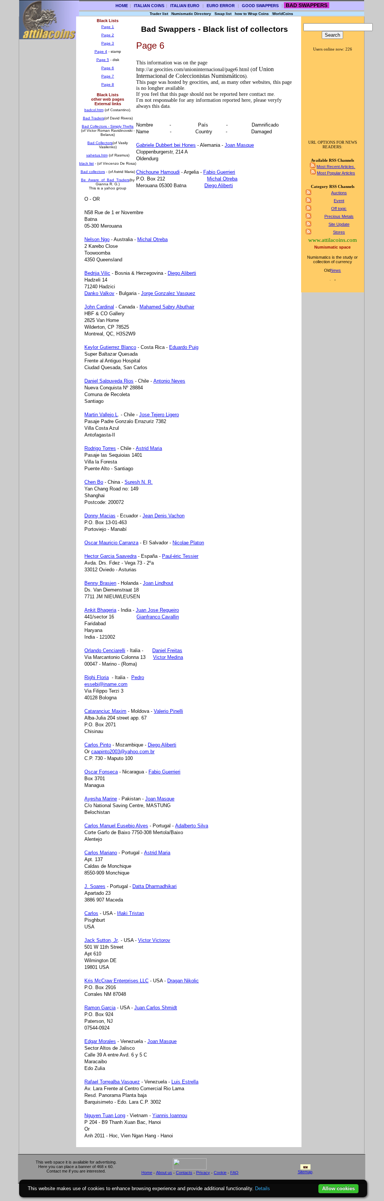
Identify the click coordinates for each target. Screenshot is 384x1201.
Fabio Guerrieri (219, 172)
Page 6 (107, 68)
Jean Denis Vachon (163, 516)
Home (122, 5)
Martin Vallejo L (101, 414)
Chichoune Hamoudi (158, 172)
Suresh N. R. (138, 482)
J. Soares (94, 886)
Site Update (339, 224)
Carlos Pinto (97, 745)
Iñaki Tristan (130, 913)
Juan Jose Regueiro (157, 610)
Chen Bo (93, 482)
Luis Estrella (184, 1082)
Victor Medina (168, 657)
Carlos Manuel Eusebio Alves (116, 825)
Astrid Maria (149, 448)
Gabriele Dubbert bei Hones (166, 145)
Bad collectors (93, 172)
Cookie (220, 1172)
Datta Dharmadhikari (154, 886)
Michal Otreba (222, 179)
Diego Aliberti (218, 185)
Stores (339, 232)
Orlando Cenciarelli (104, 650)
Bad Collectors (99, 143)
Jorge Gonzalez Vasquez (168, 293)
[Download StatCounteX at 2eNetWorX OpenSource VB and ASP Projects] (190, 1168)
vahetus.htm (97, 155)
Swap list (222, 14)
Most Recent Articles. (335, 166)
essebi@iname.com (106, 684)
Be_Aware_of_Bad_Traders (105, 180)
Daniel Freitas (167, 650)
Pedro (137, 677)
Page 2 (107, 35)
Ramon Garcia (100, 1007)
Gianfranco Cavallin (157, 617)
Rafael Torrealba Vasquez (112, 1082)
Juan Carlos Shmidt (155, 1007)
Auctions (339, 193)
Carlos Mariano (100, 852)
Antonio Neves (169, 381)
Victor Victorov (154, 940)
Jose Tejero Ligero (159, 414)
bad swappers (306, 5)
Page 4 (100, 51)
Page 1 (107, 27)
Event (339, 200)
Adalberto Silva (191, 825)
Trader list (159, 14)
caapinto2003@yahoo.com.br (122, 751)
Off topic (338, 208)
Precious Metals (339, 216)
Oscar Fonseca (101, 772)
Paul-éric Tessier (180, 556)
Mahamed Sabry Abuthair (167, 307)
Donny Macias (100, 516)
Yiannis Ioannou (169, 1115)
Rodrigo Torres (100, 448)
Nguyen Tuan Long (104, 1115)
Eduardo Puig (183, 347)
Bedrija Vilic (97, 273)
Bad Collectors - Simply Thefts (108, 126)
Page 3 (107, 43)
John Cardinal (99, 307)
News (335, 270)
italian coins (149, 5)
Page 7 (107, 76)
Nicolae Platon (188, 542)
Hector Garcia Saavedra (110, 556)
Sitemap (305, 1172)
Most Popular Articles (336, 173)
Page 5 (102, 60)
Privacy (203, 1172)
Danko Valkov (99, 293)
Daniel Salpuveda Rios (109, 381)
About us (164, 1172)
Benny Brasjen (100, 583)
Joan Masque (239, 145)
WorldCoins (282, 14)
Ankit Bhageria (100, 610)
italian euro (185, 5)
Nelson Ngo (97, 239)
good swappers (260, 5)
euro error (221, 5)
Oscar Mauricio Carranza (111, 542)
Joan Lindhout (158, 583)
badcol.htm (94, 110)
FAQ (234, 1172)
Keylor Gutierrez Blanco (110, 347)
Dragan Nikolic (183, 980)
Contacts (184, 1172)
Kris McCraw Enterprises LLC (116, 980)
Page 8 (107, 84)
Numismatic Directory (191, 14)
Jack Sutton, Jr (101, 940)
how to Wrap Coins (252, 14)
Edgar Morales (100, 1041)
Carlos (91, 913)
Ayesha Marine (100, 799)
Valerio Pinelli (168, 711)
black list (86, 163)
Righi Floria (96, 677)
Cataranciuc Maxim (105, 711)
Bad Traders (93, 118)
